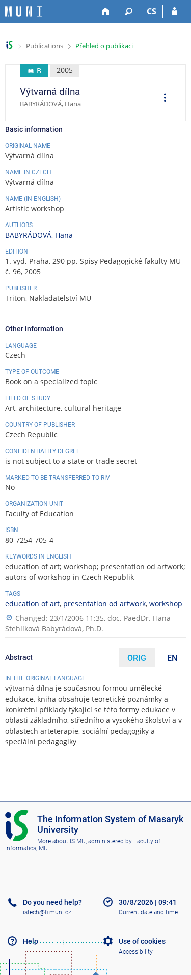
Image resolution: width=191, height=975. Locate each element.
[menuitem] (161, 99)
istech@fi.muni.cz (47, 912)
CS (151, 11)
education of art (32, 603)
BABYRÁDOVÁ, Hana (39, 235)
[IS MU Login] (174, 11)
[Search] (128, 11)
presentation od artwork (104, 603)
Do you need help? (52, 902)
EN (172, 658)
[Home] (105, 11)
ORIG (136, 658)
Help (30, 941)
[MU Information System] (9, 45)
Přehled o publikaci (104, 45)
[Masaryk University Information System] (23, 11)
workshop (165, 603)
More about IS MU (61, 841)
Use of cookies (142, 941)
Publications (44, 45)
